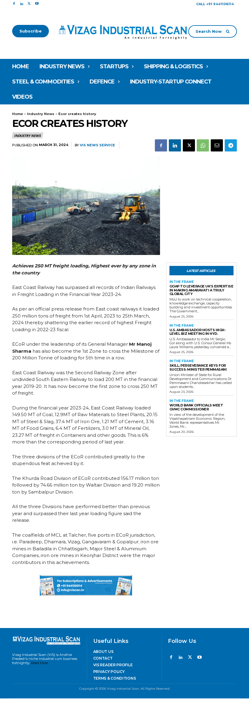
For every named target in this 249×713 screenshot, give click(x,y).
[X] (29, 4)
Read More (39, 663)
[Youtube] (37, 4)
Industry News (40, 114)
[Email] (217, 145)
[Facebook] (14, 4)
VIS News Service (97, 145)
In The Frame (181, 282)
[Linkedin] (21, 4)
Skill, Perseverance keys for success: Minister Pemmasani (198, 367)
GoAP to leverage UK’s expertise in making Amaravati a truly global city (201, 290)
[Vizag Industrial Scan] (124, 31)
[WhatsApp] (203, 145)
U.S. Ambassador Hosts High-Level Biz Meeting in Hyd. (197, 332)
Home (17, 114)
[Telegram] (231, 145)
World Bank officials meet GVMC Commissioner (196, 407)
